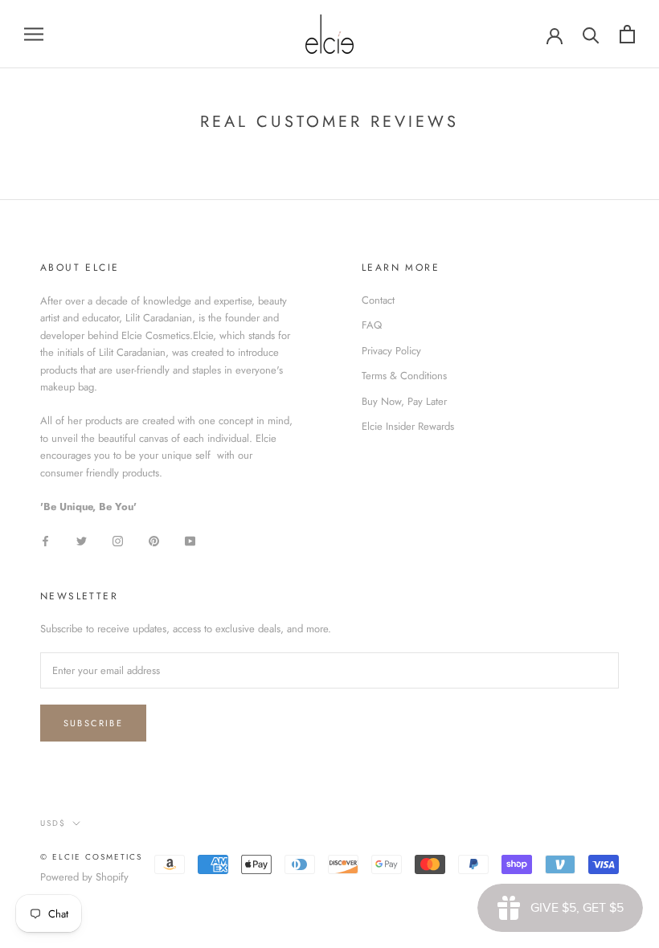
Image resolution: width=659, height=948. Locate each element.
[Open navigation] (33, 34)
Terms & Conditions (404, 375)
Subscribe (93, 723)
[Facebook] (45, 539)
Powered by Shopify (84, 877)
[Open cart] (627, 34)
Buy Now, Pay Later (404, 401)
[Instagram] (118, 539)
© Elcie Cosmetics (91, 857)
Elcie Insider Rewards (408, 426)
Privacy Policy (391, 350)
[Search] (591, 34)
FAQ (372, 325)
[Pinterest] (154, 539)
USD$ (53, 823)
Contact (378, 300)
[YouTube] (190, 539)
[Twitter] (81, 539)
